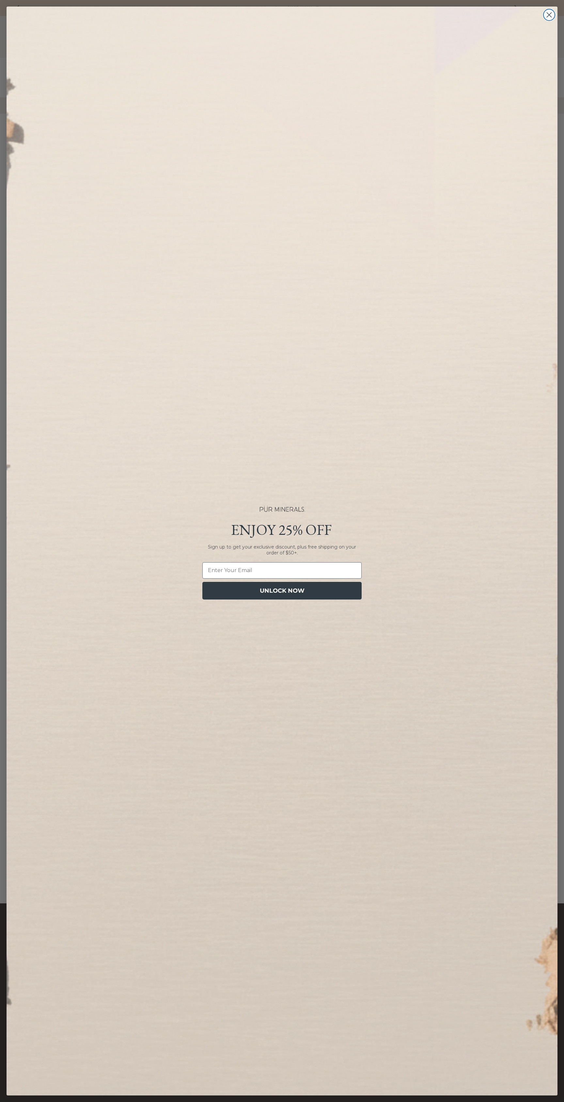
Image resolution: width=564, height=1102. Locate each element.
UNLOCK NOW (282, 590)
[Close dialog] (549, 15)
